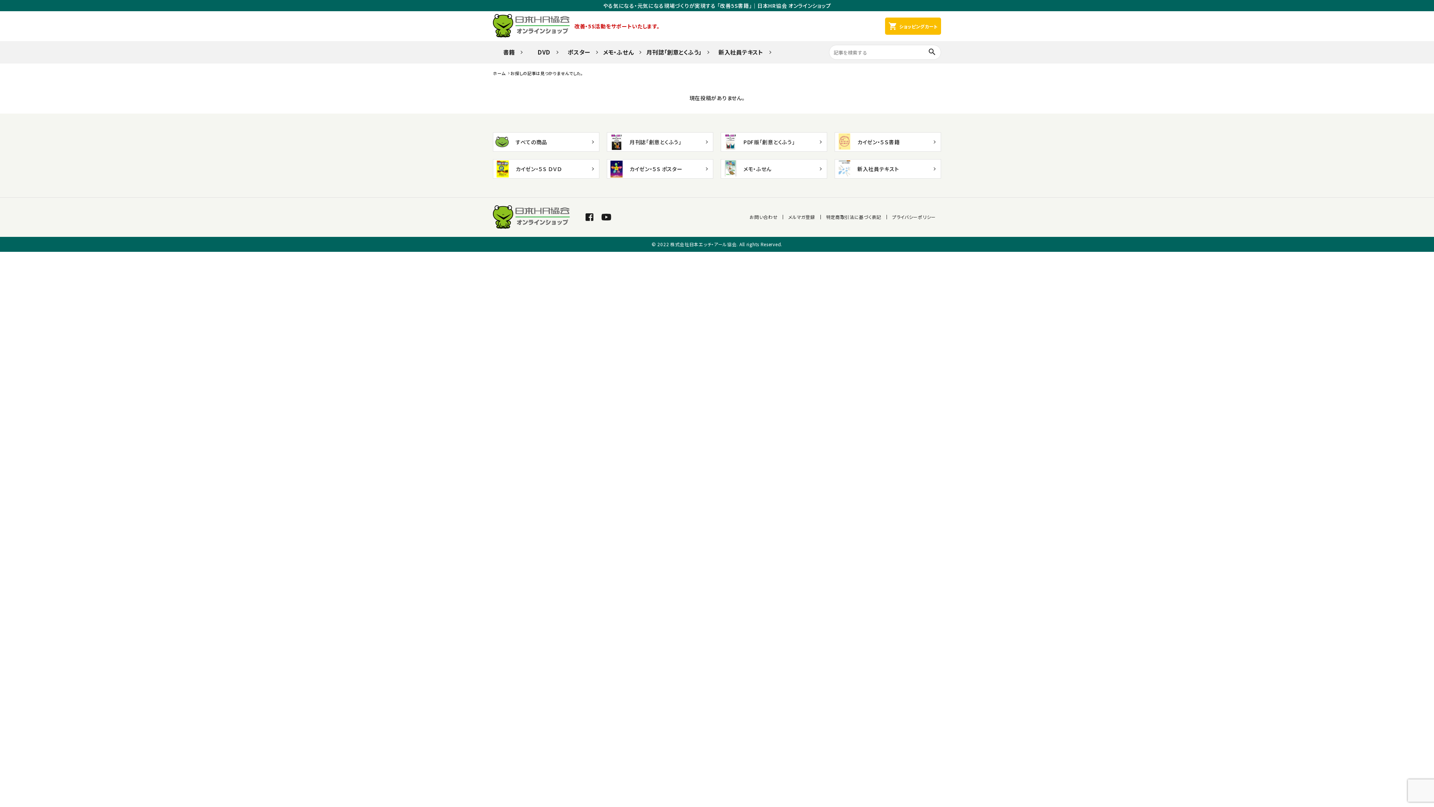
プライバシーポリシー (914, 217)
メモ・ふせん (618, 52)
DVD (541, 52)
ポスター (579, 52)
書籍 (506, 52)
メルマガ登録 (801, 217)
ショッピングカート (913, 26)
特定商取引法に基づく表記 (853, 217)
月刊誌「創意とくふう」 (673, 52)
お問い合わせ (763, 217)
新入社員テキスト (740, 52)
